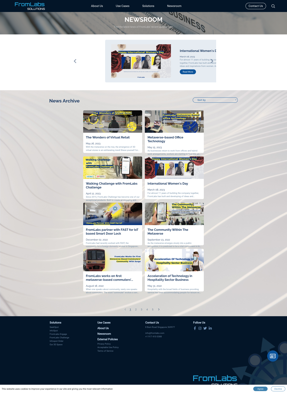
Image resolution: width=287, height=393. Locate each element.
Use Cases (122, 6)
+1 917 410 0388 (153, 336)
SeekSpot (54, 327)
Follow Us (199, 322)
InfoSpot (54, 330)
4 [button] (147, 309)
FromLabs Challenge (59, 337)
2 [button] (136, 309)
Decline (278, 389)
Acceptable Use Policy (108, 347)
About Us (97, 6)
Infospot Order (56, 341)
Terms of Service (105, 351)
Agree (260, 389)
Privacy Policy (104, 344)
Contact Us (256, 6)
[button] (81, 61)
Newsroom (174, 6)
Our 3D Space (56, 344)
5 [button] (152, 309)
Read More (164, 72)
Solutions (148, 6)
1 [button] (130, 309)
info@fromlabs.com (154, 333)
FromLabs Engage (58, 334)
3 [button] (141, 309)
